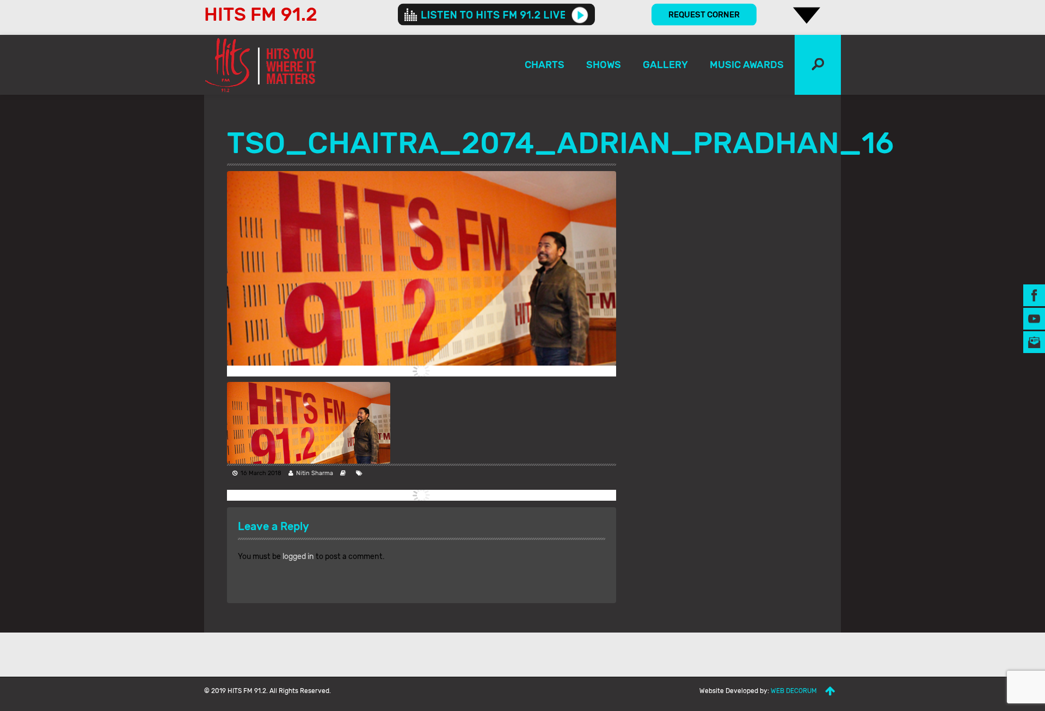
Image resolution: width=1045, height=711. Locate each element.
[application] (496, 15)
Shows (603, 65)
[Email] (1034, 342)
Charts (544, 65)
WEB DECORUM (794, 691)
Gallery (665, 65)
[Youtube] (1034, 318)
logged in (298, 556)
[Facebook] (1034, 295)
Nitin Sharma (314, 473)
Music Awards (747, 65)
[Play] (579, 15)
